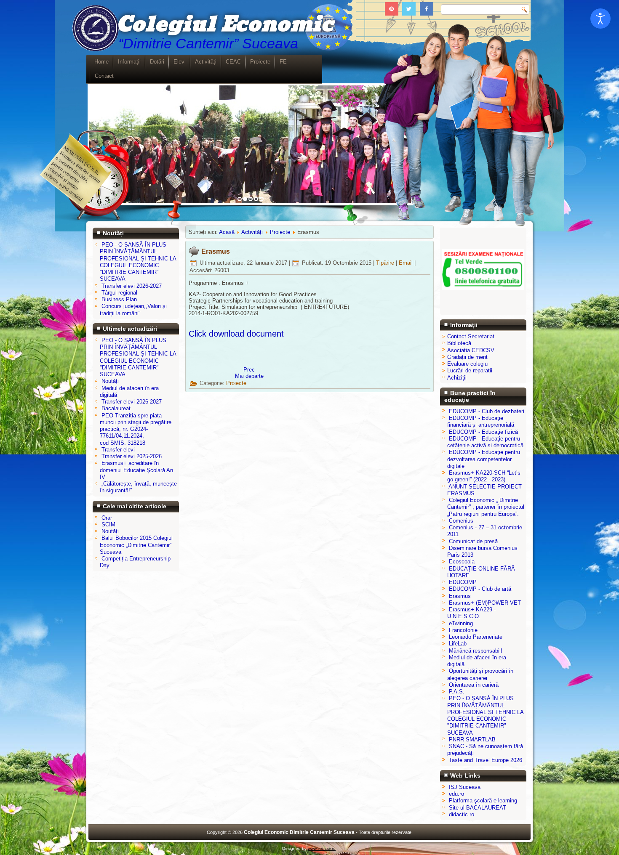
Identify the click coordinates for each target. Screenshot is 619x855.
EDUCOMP (463, 582)
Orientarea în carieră (474, 685)
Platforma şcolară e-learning (483, 800)
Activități (205, 61)
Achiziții (457, 377)
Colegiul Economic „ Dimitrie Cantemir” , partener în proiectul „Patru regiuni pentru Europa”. (485, 507)
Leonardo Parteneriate (475, 637)
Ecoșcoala (462, 561)
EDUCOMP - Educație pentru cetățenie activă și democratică (485, 442)
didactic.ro (461, 814)
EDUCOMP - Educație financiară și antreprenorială (480, 421)
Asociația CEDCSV (470, 350)
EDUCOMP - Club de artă (480, 589)
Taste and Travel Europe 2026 (485, 760)
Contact (104, 76)
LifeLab (458, 643)
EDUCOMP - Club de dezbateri (486, 411)
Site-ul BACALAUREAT (477, 808)
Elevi (179, 61)
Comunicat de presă (473, 541)
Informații (129, 61)
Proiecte (260, 61)
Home (101, 61)
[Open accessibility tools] (600, 18)
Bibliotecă (459, 343)
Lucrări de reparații (469, 370)
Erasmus (215, 251)
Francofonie (463, 630)
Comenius (461, 521)
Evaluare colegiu (467, 364)
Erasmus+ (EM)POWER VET (485, 603)
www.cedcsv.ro (322, 848)
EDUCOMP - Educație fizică (483, 432)
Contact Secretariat (470, 336)
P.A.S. (456, 691)
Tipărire (386, 263)
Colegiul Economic (224, 24)
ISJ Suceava (464, 787)
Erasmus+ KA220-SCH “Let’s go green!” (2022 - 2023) (483, 476)
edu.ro (456, 794)
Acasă (227, 232)
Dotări (157, 61)
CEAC (233, 61)
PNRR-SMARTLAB (472, 739)
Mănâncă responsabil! (475, 651)
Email (406, 263)
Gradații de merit (467, 357)
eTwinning (461, 623)
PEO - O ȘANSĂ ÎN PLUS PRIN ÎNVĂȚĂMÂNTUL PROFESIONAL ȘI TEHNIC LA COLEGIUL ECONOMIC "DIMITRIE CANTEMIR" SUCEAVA (485, 715)
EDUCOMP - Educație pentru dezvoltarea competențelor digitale (483, 459)
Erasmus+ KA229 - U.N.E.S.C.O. (471, 612)
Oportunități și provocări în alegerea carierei (480, 674)
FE (283, 61)
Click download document (236, 333)
